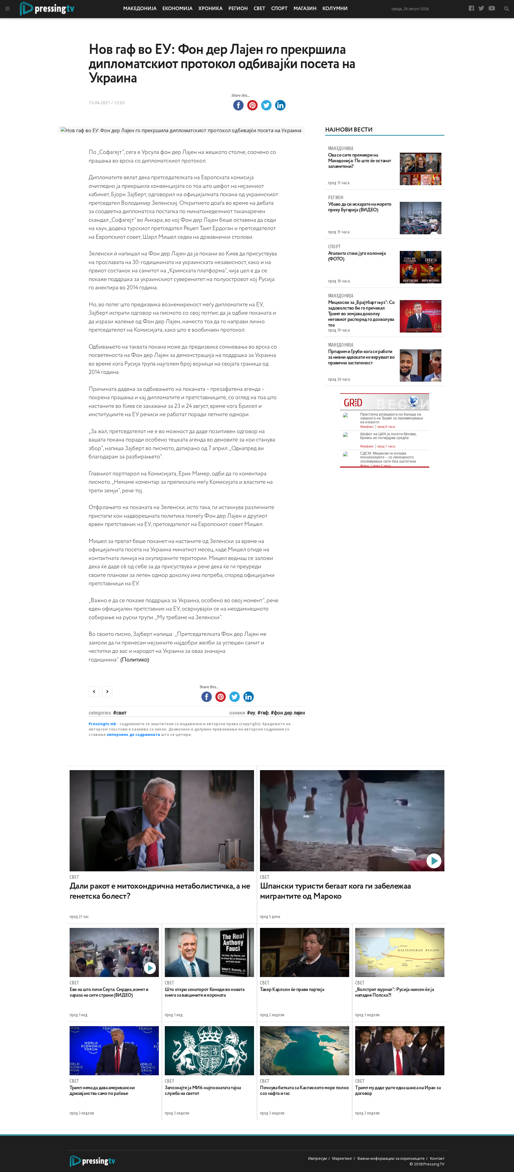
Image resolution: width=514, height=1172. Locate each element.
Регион (238, 9)
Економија (177, 9)
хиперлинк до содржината (133, 734)
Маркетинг (342, 1158)
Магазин (305, 9)
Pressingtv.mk (102, 723)
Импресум (317, 1158)
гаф (265, 713)
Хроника (210, 9)
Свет (259, 9)
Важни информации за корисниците (391, 1158)
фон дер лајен (289, 713)
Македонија (139, 9)
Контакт (437, 1158)
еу (252, 713)
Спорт (279, 9)
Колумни (335, 9)
